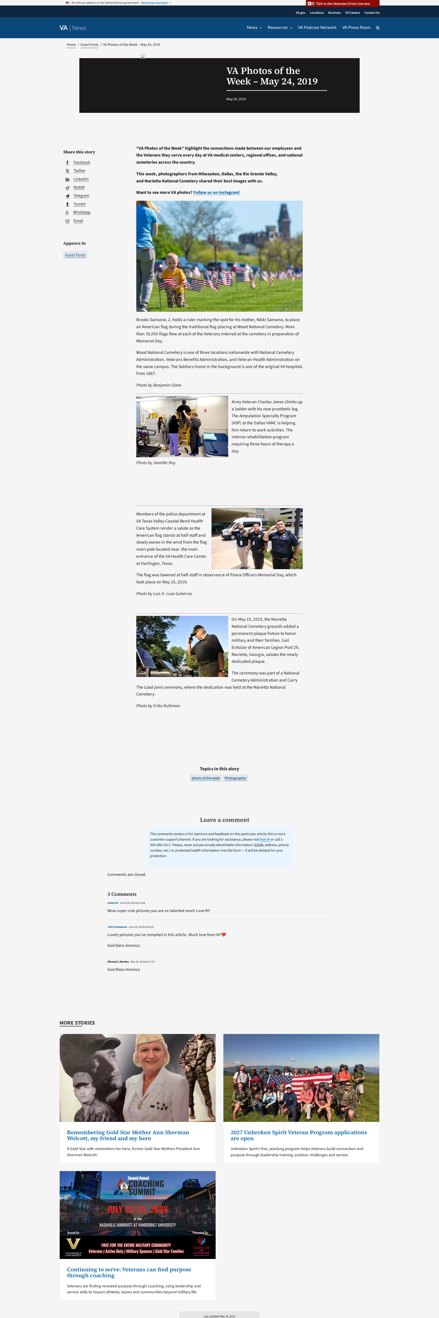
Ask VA (265, 839)
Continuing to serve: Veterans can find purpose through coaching (129, 1272)
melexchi (112, 903)
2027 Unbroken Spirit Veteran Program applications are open (299, 1135)
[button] (378, 28)
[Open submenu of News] (259, 27)
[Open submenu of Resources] (290, 27)
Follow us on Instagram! (216, 192)
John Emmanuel (117, 927)
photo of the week (206, 778)
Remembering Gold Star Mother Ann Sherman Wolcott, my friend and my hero (128, 1135)
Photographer (235, 778)
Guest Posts (75, 255)
